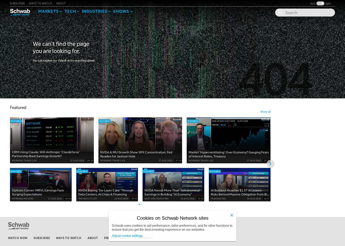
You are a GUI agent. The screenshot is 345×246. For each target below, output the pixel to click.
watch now (18, 238)
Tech (70, 11)
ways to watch (40, 3)
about (61, 3)
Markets (48, 11)
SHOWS (121, 11)
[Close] (231, 215)
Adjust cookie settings (127, 235)
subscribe (17, 3)
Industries (94, 11)
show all (265, 111)
